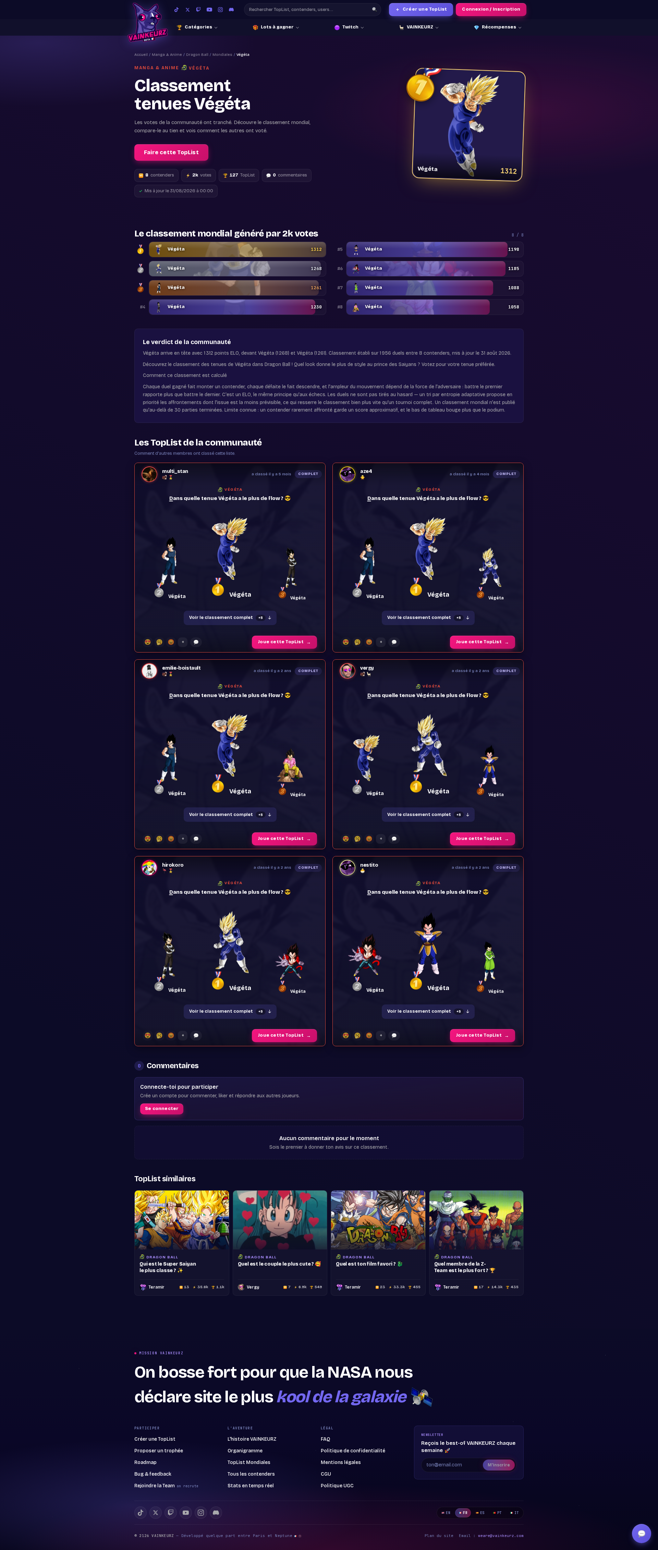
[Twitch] (198, 9)
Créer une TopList (421, 9)
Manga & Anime (167, 54)
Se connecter (162, 1108)
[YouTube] (209, 9)
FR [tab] (465, 1513)
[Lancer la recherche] (374, 9)
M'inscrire (499, 1465)
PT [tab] (499, 1513)
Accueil (141, 54)
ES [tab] (482, 1513)
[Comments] (196, 642)
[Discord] (231, 9)
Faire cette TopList (171, 152)
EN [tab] (448, 1513)
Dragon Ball (197, 54)
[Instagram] (220, 9)
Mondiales (222, 54)
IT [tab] (516, 1513)
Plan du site (439, 1535)
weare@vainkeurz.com (501, 1535)
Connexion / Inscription (491, 9)
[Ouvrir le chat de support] (641, 1533)
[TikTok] (176, 9)
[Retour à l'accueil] (147, 22)
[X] (155, 1512)
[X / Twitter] (187, 9)
